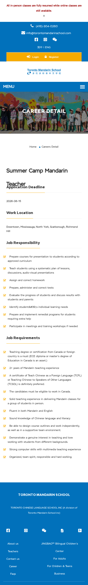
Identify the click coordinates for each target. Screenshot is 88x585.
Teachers (13, 551)
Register (54, 56)
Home (33, 147)
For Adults (59, 559)
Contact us (12, 559)
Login (35, 56)
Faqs (13, 574)
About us (12, 544)
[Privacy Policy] (80, 531)
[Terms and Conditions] (62, 531)
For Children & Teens (59, 566)
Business (59, 574)
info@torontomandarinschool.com (48, 33)
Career (13, 566)
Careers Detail (50, 147)
